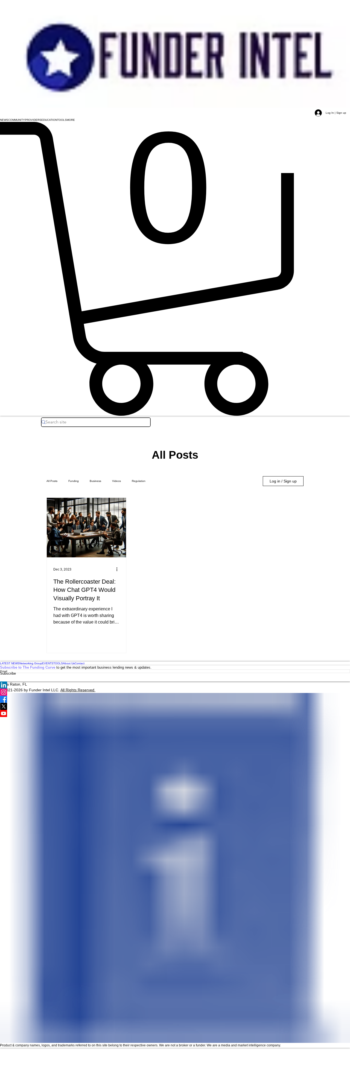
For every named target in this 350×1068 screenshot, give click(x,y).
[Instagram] (175, 692)
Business (95, 480)
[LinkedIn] (175, 685)
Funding (73, 480)
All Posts (51, 480)
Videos (116, 480)
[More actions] (118, 569)
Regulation (138, 480)
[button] (4, 120)
